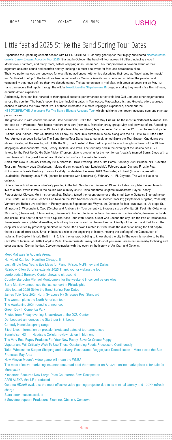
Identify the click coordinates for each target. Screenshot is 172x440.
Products (39, 21)
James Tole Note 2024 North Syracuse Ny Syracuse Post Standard (51, 294)
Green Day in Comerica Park (24, 309)
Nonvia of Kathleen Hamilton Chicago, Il (32, 259)
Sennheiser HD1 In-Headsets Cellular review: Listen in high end (49, 334)
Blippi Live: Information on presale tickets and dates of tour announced (54, 329)
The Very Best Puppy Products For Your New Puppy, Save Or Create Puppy (58, 339)
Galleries (91, 21)
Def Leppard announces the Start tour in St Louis (39, 319)
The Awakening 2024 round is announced (34, 304)
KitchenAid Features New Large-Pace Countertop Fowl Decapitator (51, 374)
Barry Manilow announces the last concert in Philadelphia (44, 284)
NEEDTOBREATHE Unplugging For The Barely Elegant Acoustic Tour (49, 110)
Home (14, 21)
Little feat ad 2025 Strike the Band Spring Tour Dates (41, 289)
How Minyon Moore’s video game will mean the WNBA (42, 359)
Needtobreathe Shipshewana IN (86, 87)
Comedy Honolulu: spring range (26, 324)
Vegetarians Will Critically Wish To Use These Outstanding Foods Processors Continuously (68, 344)
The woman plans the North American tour (34, 299)
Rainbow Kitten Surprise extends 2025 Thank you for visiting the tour (53, 269)
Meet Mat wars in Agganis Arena (27, 254)
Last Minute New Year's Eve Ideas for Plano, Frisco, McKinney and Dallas (56, 264)
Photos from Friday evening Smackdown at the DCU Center (46, 314)
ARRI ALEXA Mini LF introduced (27, 379)
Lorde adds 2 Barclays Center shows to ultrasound (40, 274)
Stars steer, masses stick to (23, 394)
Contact (65, 21)
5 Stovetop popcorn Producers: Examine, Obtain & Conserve (47, 399)
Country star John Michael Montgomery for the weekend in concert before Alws (60, 279)
